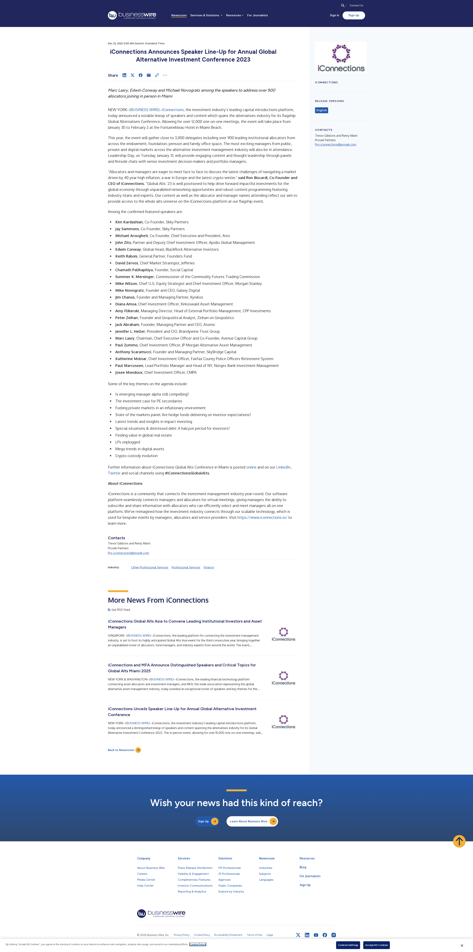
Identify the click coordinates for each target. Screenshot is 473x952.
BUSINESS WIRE (144, 109)
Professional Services (186, 567)
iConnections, (173, 109)
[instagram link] (333, 935)
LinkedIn (283, 467)
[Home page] (132, 15)
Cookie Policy (198, 944)
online (251, 467)
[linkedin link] (307, 935)
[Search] (343, 5)
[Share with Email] (149, 75)
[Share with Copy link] (157, 75)
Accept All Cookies (376, 945)
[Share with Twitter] (132, 75)
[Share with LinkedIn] (124, 75)
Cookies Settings (348, 945)
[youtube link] (316, 935)
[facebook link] (325, 935)
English (322, 110)
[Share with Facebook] (141, 75)
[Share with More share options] (165, 75)
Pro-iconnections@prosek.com (128, 553)
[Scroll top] (459, 841)
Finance (209, 567)
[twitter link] (298, 935)
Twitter (114, 473)
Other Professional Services (149, 567)
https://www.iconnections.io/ (262, 517)
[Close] (462, 945)
